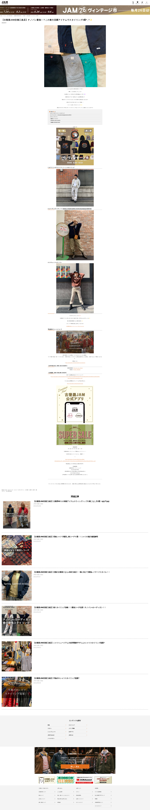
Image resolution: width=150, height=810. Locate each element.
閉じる (54, 111)
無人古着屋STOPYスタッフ (100, 795)
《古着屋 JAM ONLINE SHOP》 (55, 122)
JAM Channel (51, 735)
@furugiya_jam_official (78, 368)
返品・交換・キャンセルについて (63, 795)
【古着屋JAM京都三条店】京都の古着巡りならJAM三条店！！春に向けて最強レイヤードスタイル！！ (71, 572)
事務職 (96, 798)
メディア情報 (72, 728)
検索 (133, 3)
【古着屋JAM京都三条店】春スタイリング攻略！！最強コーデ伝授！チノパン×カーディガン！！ (69, 607)
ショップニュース (51, 731)
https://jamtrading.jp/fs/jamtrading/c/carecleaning (75, 362)
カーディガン (11, 489)
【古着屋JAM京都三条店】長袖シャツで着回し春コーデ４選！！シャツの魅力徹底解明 (65, 537)
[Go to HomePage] (1, 15)
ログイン (77, 791)
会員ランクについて (79, 798)
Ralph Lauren (4, 489)
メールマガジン (51, 738)
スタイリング (72, 725)
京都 (31, 489)
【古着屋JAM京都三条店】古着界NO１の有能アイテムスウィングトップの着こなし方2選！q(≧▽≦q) (71, 501)
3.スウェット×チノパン (53, 116)
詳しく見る (75, 767)
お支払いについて (42, 798)
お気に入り (138, 3)
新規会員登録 (78, 795)
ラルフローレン (22, 489)
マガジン (50, 728)
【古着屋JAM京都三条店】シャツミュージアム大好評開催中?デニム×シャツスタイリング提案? (69, 643)
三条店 (27, 489)
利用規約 (59, 802)
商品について (41, 795)
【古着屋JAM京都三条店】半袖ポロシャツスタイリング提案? (56, 678)
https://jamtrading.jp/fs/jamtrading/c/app (75, 383)
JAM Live (71, 735)
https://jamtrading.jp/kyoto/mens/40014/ (77, 208)
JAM (7, 491)
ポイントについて (79, 802)
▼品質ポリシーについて (54, 118)
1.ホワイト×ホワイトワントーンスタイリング (57, 113)
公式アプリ (71, 731)
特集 (49, 725)
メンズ (16, 489)
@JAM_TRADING (76, 369)
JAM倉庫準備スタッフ (99, 802)
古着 (34, 489)
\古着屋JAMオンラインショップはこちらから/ (75, 326)
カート (142, 3)
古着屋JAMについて (42, 791)
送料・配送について (42, 802)
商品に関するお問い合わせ (62, 798)
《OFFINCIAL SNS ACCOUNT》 (55, 120)
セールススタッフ (98, 805)
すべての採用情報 (98, 791)
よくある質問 (59, 791)
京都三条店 (10, 491)
